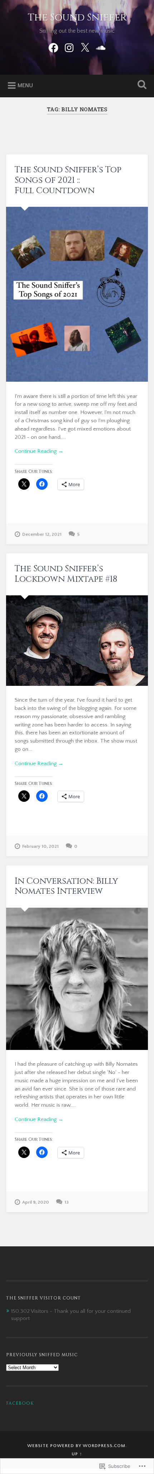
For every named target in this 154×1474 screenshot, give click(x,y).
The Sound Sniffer (77, 17)
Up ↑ (77, 1453)
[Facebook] (53, 47)
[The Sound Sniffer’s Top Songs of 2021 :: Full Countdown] (77, 294)
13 (66, 1202)
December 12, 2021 (42, 534)
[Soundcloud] (100, 47)
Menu (25, 85)
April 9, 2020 (35, 1202)
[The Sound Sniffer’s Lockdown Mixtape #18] (77, 640)
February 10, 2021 (40, 846)
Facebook (20, 1403)
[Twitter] (85, 47)
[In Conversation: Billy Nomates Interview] (77, 979)
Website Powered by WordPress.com (76, 1445)
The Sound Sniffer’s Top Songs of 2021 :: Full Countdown (68, 180)
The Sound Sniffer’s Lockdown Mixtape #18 (66, 574)
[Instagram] (69, 47)
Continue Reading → (39, 451)
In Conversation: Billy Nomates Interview (66, 886)
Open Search (140, 85)
